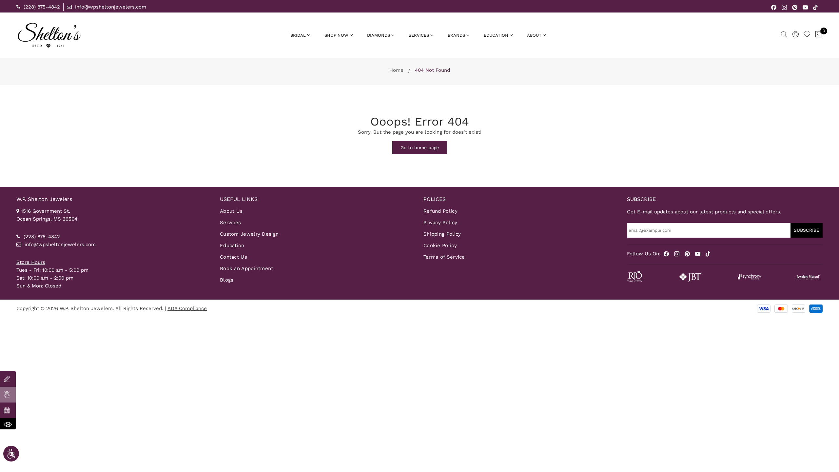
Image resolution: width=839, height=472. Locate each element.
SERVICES (419, 35)
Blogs (227, 280)
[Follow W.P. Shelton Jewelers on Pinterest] (795, 7)
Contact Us (233, 257)
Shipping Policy (442, 234)
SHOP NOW (336, 35)
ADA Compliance (187, 308)
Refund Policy (440, 211)
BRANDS (456, 35)
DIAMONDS (378, 35)
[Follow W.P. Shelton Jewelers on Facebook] (774, 7)
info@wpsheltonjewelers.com (109, 7)
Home (396, 70)
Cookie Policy (440, 245)
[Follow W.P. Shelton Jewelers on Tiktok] (815, 7)
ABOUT (534, 35)
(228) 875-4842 (41, 7)
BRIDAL (298, 35)
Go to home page (419, 147)
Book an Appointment (246, 268)
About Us (231, 211)
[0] (819, 34)
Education (232, 245)
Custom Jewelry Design (249, 234)
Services (230, 223)
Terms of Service (444, 257)
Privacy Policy (440, 223)
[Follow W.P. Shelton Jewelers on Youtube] (805, 7)
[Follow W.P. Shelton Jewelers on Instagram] (784, 7)
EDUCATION (496, 35)
